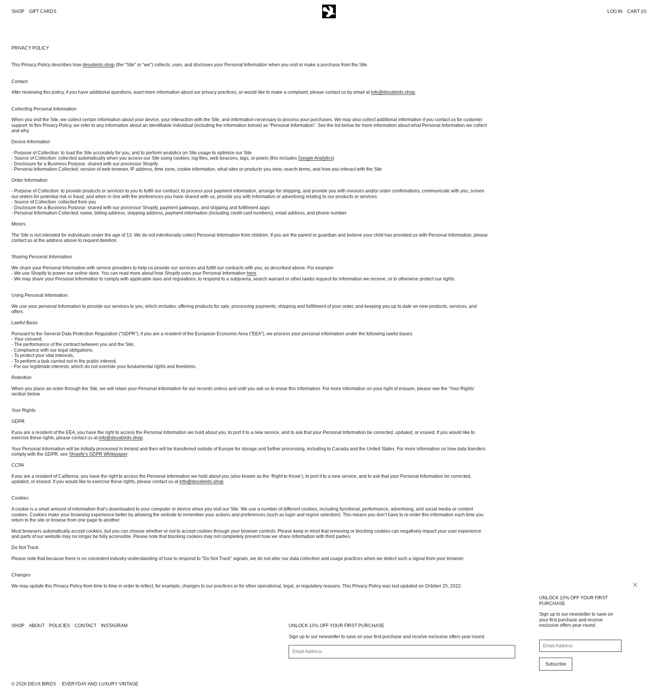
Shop (17, 11)
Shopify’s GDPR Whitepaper (98, 454)
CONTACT (85, 625)
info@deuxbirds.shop (393, 92)
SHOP (17, 625)
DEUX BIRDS (42, 684)
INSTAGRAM (114, 625)
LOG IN (615, 11)
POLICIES (59, 625)
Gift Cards (42, 11)
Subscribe (555, 664)
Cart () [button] (637, 11)
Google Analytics (315, 158)
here (251, 273)
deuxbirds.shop (99, 64)
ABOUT (37, 625)
